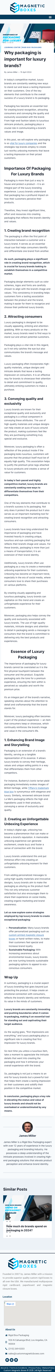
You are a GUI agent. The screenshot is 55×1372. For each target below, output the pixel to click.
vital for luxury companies (23, 143)
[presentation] (27, 1208)
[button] (50, 17)
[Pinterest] (11, 1360)
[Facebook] (7, 1360)
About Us (10, 1329)
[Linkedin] (16, 1360)
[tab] (10, 1217)
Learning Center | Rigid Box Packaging (23, 47)
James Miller (12, 72)
